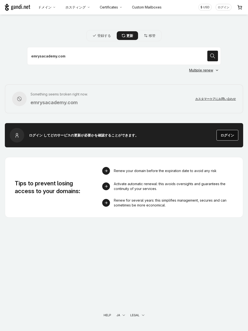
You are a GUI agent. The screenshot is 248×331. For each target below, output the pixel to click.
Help (107, 315)
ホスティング (75, 7)
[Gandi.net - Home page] (17, 7)
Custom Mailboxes (147, 7)
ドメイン (45, 7)
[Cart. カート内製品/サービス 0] (239, 7)
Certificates (109, 7)
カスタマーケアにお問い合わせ (215, 99)
